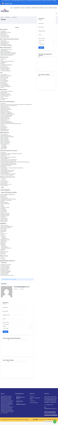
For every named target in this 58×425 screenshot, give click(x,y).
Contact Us (32, 396)
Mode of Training (6, 322)
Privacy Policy (32, 400)
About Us (55, 7)
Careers (46, 7)
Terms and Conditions (34, 402)
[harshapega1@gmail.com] (6, 292)
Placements (54, 419)
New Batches (28, 7)
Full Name (5, 303)
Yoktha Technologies (25, 419)
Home (11, 7)
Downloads (49, 419)
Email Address (5, 307)
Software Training (35, 7)
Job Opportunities (16, 7)
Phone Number (5, 311)
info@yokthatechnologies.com (50, 408)
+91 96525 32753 (49, 404)
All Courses (23, 7)
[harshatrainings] (5, 10)
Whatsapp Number (41, 30)
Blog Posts (51, 7)
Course (4, 326)
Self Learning (41, 7)
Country (4, 318)
